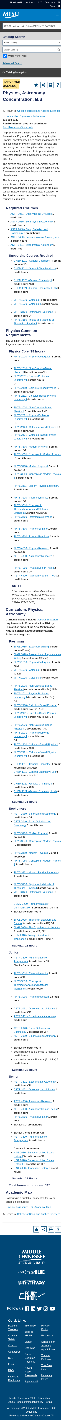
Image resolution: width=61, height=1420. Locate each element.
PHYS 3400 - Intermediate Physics (33, 517)
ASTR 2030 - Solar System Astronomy (31, 221)
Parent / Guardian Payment (30, 1358)
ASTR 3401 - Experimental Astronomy (31, 245)
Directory (50, 2)
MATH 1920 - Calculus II (27, 304)
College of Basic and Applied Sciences (38, 111)
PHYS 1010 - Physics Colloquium (32, 356)
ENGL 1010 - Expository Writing (31, 646)
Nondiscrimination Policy (29, 1402)
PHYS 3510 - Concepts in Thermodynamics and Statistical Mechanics (31, 509)
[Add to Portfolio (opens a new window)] (36, 85)
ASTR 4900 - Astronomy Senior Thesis (35, 575)
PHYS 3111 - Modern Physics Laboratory (36, 486)
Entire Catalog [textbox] (10, 42)
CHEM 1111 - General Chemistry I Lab (35, 268)
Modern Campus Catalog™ (38, 1415)
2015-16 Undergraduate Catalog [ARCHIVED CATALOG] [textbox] (29, 26)
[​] (28, 1309)
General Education (47, 619)
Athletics (30, 2)
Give (52, 6)
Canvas (12, 1345)
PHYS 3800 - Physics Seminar (31, 528)
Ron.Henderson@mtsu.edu (18, 127)
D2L (10, 1358)
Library (28, 1341)
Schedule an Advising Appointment (48, 1345)
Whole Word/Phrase (18, 56)
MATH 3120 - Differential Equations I (34, 312)
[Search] (59, 50)
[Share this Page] (43, 85)
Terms (48, 1402)
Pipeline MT (31, 1381)
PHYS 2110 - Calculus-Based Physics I (35, 388)
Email (11, 1364)
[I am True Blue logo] (31, 1271)
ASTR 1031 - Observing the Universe (31, 214)
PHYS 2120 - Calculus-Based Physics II (36, 427)
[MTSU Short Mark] (11, 15)
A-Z (40, 2)
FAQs (11, 1370)
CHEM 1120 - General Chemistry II (33, 280)
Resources (47, 1335)
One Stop (30, 1348)
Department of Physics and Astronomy (24, 116)
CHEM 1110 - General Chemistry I (32, 260)
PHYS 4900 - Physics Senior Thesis (34, 568)
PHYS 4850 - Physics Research (31, 548)
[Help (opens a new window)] (58, 85)
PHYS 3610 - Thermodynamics (31, 497)
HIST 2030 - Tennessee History (31, 1168)
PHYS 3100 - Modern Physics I (31, 446)
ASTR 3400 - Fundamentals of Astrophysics (34, 237)
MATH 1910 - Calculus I (27, 300)
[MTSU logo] (31, 1256)
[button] (58, 6)
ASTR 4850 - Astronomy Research (33, 556)
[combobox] (32, 26)
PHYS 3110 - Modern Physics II (31, 466)
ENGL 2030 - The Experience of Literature (37, 927)
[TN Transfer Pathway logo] (31, 1282)
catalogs (15, 1408)
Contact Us (14, 1351)
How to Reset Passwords (31, 1372)
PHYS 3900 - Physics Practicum (31, 536)
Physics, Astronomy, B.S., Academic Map (28, 1207)
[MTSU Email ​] (58, 2)
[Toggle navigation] (57, 15)
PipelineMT (16, 2)
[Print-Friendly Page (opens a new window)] (50, 85)
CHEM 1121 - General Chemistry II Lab (35, 288)
